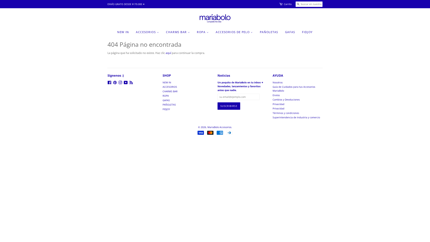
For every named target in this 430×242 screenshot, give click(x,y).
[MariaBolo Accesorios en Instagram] (120, 83)
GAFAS (290, 32)
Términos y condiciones (286, 113)
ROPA (202, 32)
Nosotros (278, 82)
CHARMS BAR (177, 32)
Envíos (276, 95)
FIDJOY (307, 32)
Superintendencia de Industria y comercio (296, 117)
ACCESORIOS (146, 32)
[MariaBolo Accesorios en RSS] (131, 83)
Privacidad (278, 104)
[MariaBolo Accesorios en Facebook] (109, 83)
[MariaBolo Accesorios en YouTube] (126, 83)
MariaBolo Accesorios (219, 127)
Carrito (288, 4)
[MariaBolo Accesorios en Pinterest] (115, 83)
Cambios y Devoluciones (286, 99)
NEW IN (123, 32)
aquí (168, 53)
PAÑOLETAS (269, 32)
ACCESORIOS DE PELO (233, 32)
